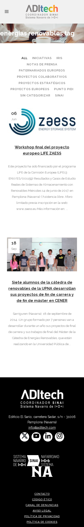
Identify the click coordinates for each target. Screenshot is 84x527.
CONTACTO (42, 493)
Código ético (42, 499)
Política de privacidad (42, 516)
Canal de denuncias (42, 505)
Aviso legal (42, 510)
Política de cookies (42, 521)
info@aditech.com (42, 427)
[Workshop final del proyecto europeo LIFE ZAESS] (42, 122)
